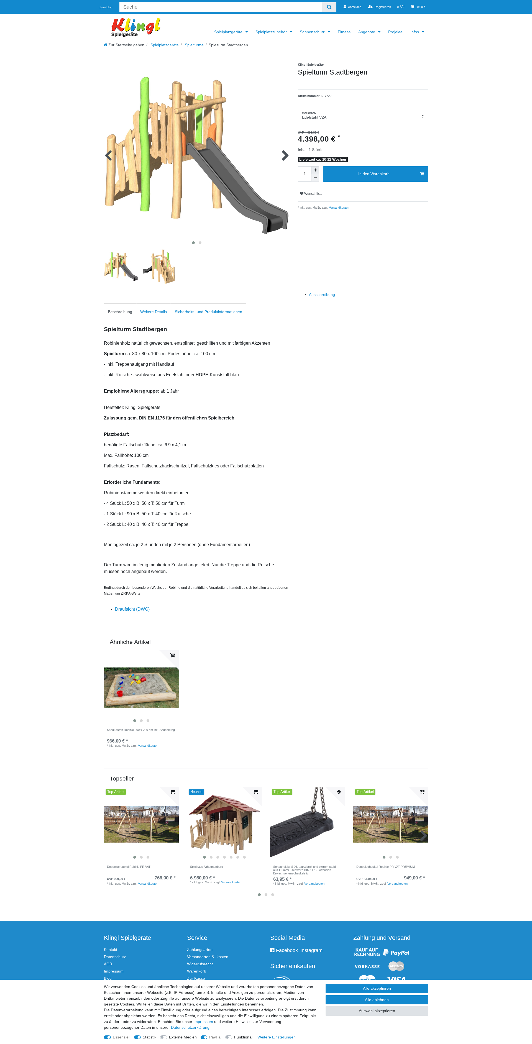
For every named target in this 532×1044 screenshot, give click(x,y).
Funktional (243, 1037)
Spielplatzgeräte (229, 32)
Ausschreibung (322, 294)
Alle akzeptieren (377, 988)
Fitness (344, 32)
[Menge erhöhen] (315, 170)
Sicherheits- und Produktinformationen (208, 311)
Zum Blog (105, 7)
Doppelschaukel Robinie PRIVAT (128, 866)
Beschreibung (120, 311)
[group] (141, 687)
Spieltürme (194, 45)
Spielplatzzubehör (271, 32)
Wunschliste (313, 194)
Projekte (395, 32)
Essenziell (121, 1037)
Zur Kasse (196, 978)
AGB (108, 964)
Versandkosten (338, 207)
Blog (108, 978)
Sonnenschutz (313, 32)
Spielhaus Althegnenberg (206, 866)
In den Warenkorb (374, 174)
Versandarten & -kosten (207, 957)
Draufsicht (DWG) (132, 609)
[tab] (120, 311)
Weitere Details (153, 311)
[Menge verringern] (315, 178)
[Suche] (329, 7)
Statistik (149, 1037)
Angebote (367, 32)
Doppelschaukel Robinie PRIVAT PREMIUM (385, 866)
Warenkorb (196, 971)
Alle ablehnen (377, 999)
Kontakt (110, 949)
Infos (415, 32)
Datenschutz (115, 957)
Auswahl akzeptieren (377, 1011)
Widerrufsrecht (200, 964)
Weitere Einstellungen (276, 1037)
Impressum (114, 971)
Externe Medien (183, 1037)
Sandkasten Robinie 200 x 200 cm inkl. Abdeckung (141, 729)
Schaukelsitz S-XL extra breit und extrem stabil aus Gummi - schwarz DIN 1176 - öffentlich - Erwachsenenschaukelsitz (304, 870)
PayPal (215, 1037)
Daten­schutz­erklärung (190, 1027)
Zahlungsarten (200, 949)
